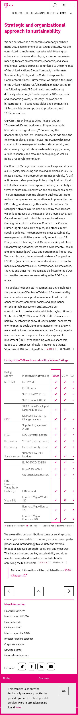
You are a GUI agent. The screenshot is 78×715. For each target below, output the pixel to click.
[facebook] (32, 666)
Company (43, 678)
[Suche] (54, 5)
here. (18, 707)
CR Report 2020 (12, 627)
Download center (13, 650)
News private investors (16, 655)
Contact (7, 678)
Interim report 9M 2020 (17, 633)
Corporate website (14, 644)
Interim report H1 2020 (16, 616)
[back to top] (39, 591)
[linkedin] (41, 666)
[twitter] (22, 666)
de (64, 5)
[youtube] (51, 666)
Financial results (12, 622)
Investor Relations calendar (18, 639)
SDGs (68, 80)
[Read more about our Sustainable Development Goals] (59, 349)
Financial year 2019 (14, 611)
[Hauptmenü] (72, 5)
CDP (7, 419)
